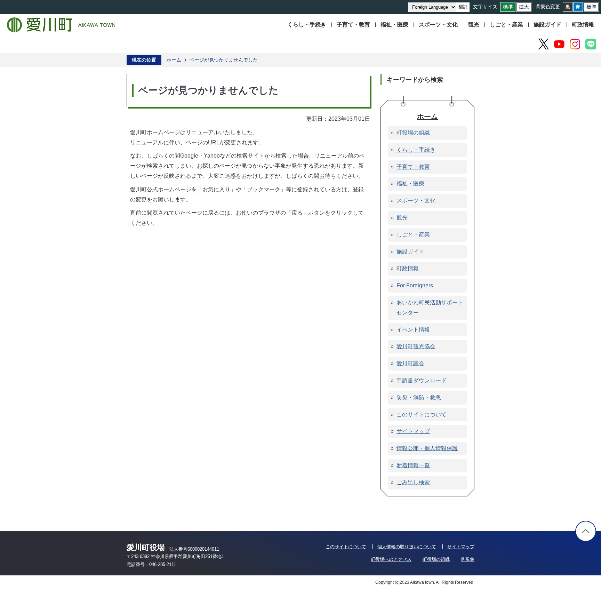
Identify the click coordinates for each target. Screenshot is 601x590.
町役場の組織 (436, 559)
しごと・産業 (506, 24)
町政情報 (583, 24)
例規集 (467, 559)
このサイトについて (346, 546)
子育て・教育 (353, 24)
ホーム (174, 60)
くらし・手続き (306, 24)
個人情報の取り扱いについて (406, 546)
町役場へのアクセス (391, 559)
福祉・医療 (394, 24)
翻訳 (462, 6)
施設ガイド (547, 24)
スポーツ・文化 (438, 24)
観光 (473, 24)
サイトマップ (460, 546)
